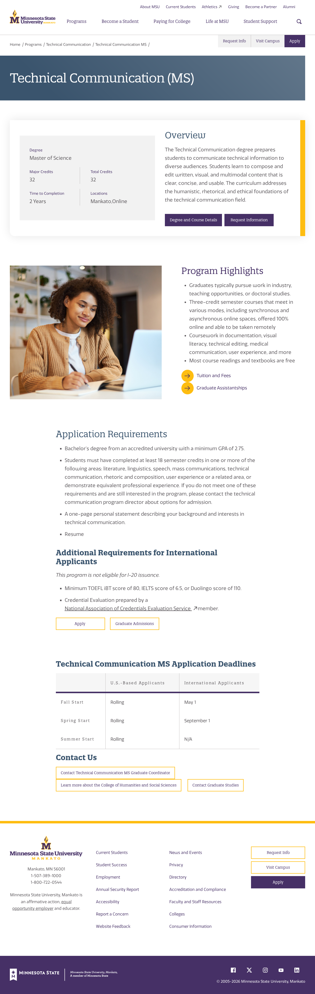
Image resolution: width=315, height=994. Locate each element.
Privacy (176, 865)
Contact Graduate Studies (215, 785)
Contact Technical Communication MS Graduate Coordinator (115, 772)
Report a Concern (112, 914)
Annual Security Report (117, 889)
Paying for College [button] (172, 21)
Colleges (177, 914)
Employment (108, 877)
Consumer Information (190, 926)
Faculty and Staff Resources (195, 901)
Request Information (249, 220)
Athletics (209, 7)
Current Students (181, 7)
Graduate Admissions (134, 623)
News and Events (185, 852)
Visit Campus (268, 41)
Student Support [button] (260, 21)
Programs (33, 44)
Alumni (289, 7)
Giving (233, 7)
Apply (294, 41)
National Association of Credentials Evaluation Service (128, 608)
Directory (178, 877)
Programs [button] (76, 21)
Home (15, 44)
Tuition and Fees (214, 375)
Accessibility (107, 901)
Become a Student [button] (120, 21)
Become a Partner (261, 7)
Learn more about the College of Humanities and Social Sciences (118, 785)
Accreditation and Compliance (197, 889)
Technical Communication (68, 44)
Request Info (234, 41)
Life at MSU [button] (217, 21)
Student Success (111, 865)
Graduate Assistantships (222, 388)
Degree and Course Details (193, 220)
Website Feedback (113, 926)
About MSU (150, 7)
